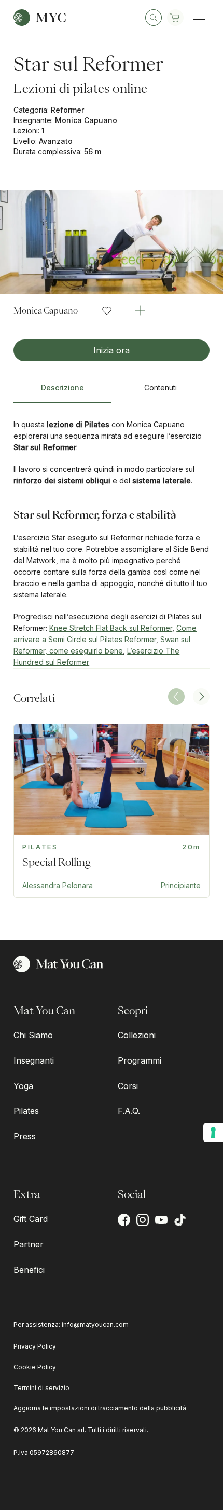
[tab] (62, 392)
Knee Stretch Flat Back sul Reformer (110, 627)
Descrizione (62, 387)
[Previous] (176, 696)
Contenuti (160, 387)
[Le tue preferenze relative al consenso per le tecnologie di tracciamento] (213, 1132)
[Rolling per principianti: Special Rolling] (111, 811)
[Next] (201, 696)
